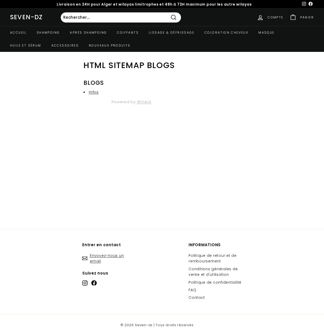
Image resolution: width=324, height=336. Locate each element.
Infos (94, 92)
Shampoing (48, 32)
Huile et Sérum (25, 45)
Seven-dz (26, 17)
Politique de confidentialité (215, 282)
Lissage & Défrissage (171, 32)
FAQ (192, 289)
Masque (266, 32)
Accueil (18, 32)
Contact (197, 297)
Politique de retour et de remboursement (213, 258)
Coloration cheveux (226, 32)
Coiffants (128, 32)
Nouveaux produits (110, 45)
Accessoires (65, 45)
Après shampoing (88, 32)
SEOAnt (144, 101)
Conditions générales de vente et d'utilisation (213, 271)
